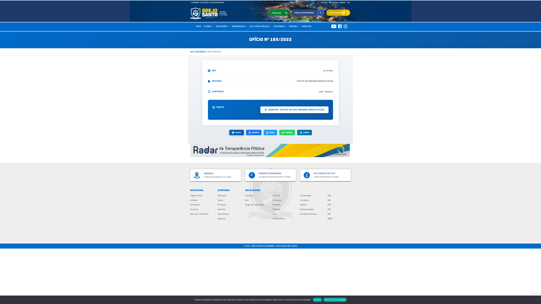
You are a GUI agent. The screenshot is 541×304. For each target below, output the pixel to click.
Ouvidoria (194, 209)
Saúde (220, 200)
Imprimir (238, 132)
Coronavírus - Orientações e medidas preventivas (207, 3)
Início (198, 26)
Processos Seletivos (308, 214)
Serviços (293, 26)
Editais (303, 204)
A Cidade (208, 26)
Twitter (272, 132)
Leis (274, 214)
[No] (537, 299)
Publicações (221, 26)
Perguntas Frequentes (254, 204)
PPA (329, 209)
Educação (222, 195)
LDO (329, 195)
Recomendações (307, 209)
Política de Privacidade (335, 300)
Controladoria (223, 214)
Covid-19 (276, 195)
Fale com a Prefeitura (199, 214)
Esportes (221, 218)
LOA (329, 200)
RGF (329, 214)
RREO (330, 218)
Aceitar (317, 300)
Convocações (305, 195)
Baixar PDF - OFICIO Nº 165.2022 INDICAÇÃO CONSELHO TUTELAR (296, 110)
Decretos (276, 204)
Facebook (255, 132)
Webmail (343, 3)
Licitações (277, 200)
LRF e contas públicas (259, 26)
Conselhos (306, 26)
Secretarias (279, 26)
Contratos (249, 195)
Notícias (324, 3)
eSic (247, 200)
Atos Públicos (201, 52)
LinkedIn (306, 132)
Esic (348, 3)
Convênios (304, 200)
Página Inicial (196, 195)
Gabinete (221, 209)
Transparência (238, 26)
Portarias (276, 209)
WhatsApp (288, 132)
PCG (329, 204)
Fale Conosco (333, 3)
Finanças (222, 204)
